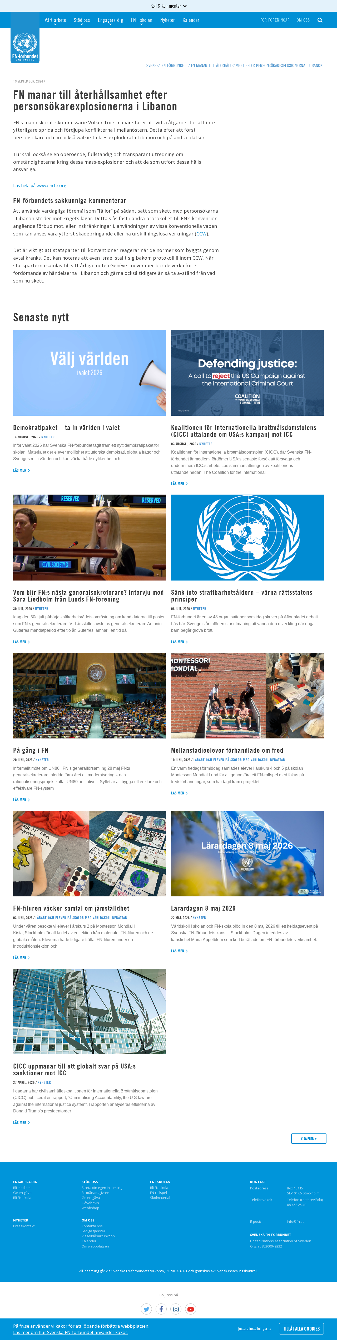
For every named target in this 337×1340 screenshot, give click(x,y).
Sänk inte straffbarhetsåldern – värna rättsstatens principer (242, 595)
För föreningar (275, 20)
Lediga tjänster (93, 1231)
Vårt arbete (55, 20)
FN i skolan (141, 20)
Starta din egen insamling (102, 1188)
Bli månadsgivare (95, 1193)
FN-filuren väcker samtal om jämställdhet (72, 908)
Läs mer (20, 470)
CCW (201, 233)
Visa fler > (309, 1138)
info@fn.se (296, 1221)
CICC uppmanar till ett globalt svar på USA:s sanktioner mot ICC (74, 1069)
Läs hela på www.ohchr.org (39, 185)
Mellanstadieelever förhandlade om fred (227, 750)
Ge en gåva (22, 1193)
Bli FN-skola (22, 1198)
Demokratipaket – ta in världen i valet (66, 427)
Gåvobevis (90, 1203)
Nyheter (167, 20)
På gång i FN (30, 750)
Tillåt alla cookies (301, 1329)
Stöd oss (82, 20)
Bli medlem (22, 1188)
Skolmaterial (160, 1198)
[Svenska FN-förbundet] (25, 37)
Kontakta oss (92, 1226)
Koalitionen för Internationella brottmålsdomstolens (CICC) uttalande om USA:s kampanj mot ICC (243, 430)
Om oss (303, 20)
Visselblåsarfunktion (98, 1236)
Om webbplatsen (95, 1246)
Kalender (191, 20)
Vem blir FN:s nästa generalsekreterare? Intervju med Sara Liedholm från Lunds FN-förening (88, 595)
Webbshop (90, 1208)
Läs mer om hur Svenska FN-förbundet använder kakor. (70, 1332)
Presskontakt (23, 1226)
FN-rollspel (158, 1193)
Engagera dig (110, 20)
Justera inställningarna (254, 1328)
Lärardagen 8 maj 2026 (203, 908)
